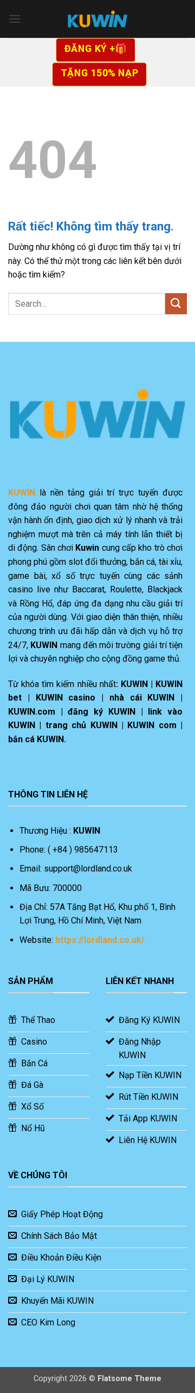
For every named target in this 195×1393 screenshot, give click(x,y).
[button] (14, 18)
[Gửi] (176, 303)
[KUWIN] (97, 19)
